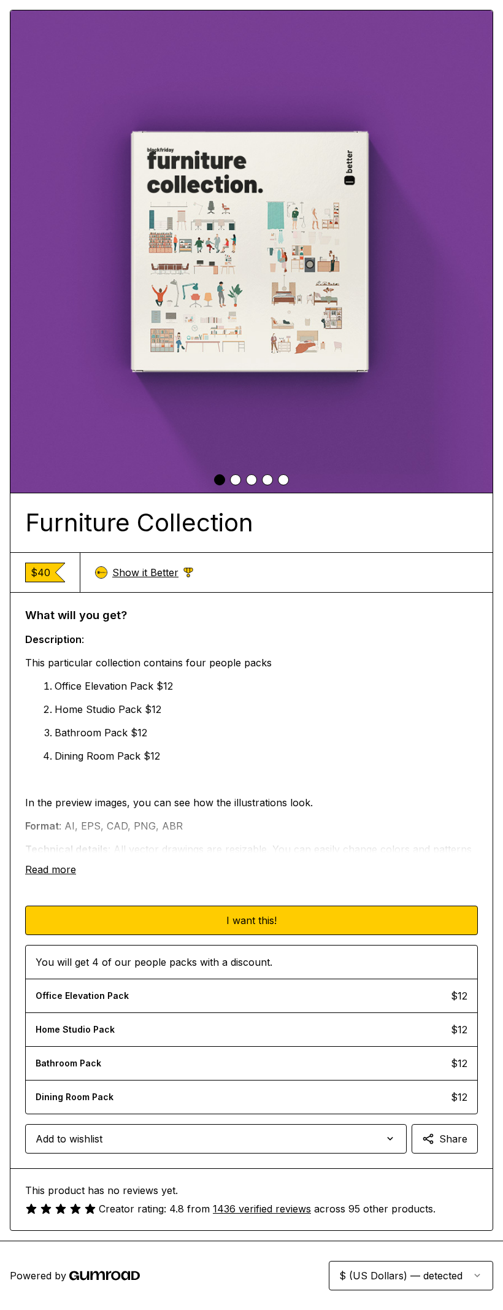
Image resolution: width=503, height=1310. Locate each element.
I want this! (251, 920)
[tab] (219, 479)
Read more (50, 869)
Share (453, 1139)
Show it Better (152, 572)
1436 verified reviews (262, 1209)
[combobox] (216, 1139)
